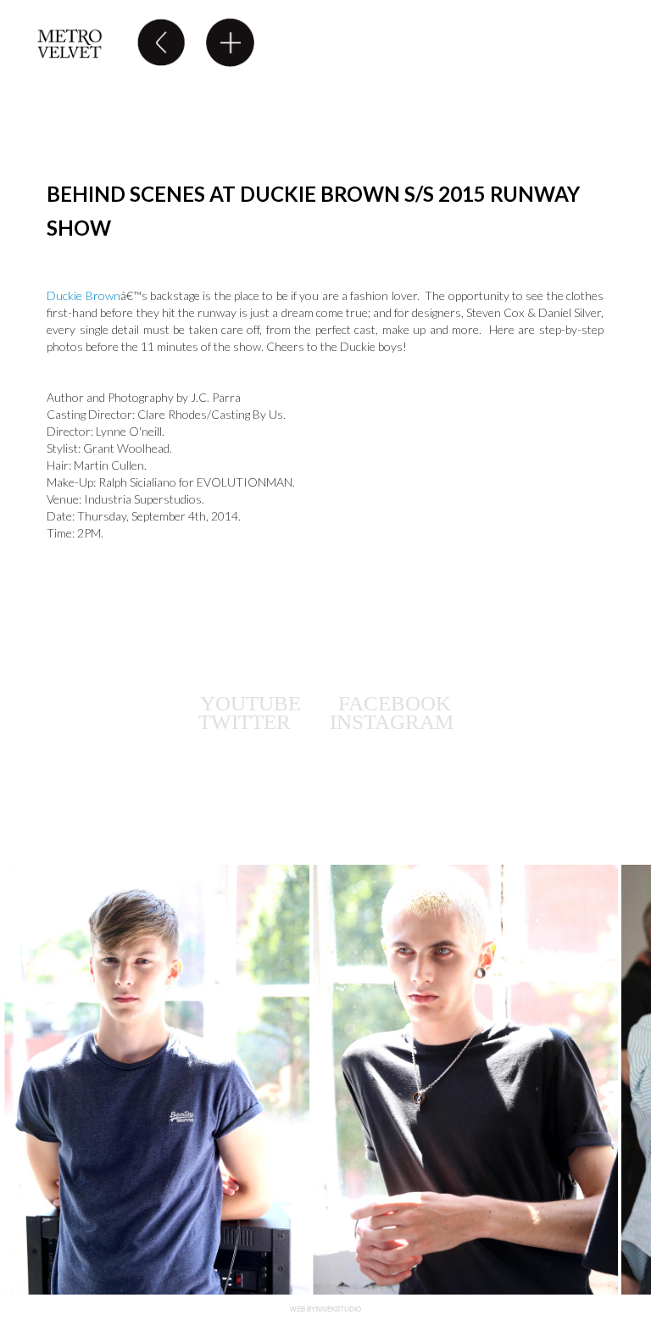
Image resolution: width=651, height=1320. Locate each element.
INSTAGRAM (391, 721)
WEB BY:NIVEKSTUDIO (325, 1308)
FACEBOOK (394, 703)
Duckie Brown (83, 295)
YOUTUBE (250, 703)
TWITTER (247, 721)
